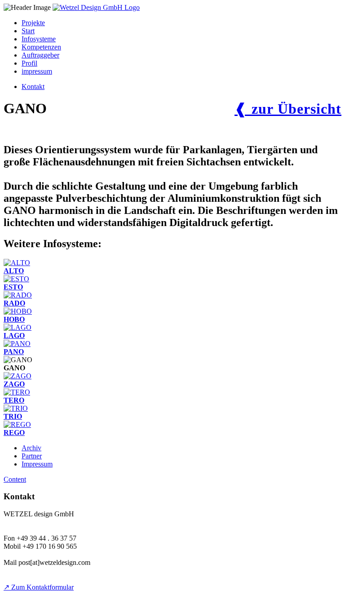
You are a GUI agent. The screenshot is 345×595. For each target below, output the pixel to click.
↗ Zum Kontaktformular (39, 587)
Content (15, 479)
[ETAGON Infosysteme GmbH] (96, 7)
